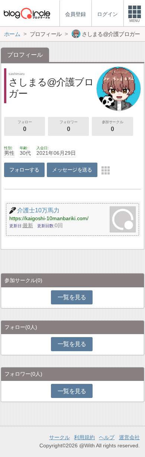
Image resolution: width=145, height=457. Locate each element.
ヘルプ (107, 437)
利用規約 (84, 437)
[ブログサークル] (27, 13)
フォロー (24, 126)
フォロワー (68, 126)
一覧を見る (72, 297)
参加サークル (112, 126)
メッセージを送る (72, 170)
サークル (59, 437)
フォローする (24, 170)
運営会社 (129, 437)
